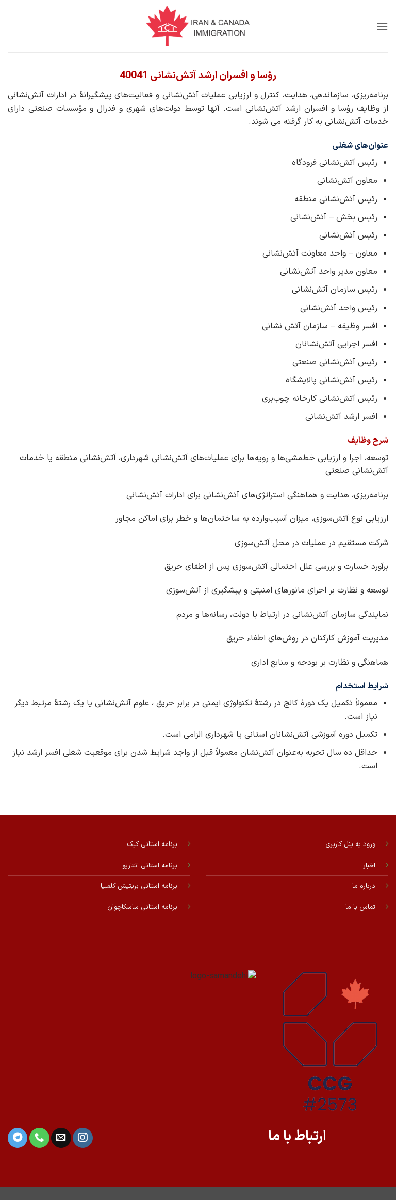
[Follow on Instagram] (82, 1138)
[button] (382, 26)
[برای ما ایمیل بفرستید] (61, 1138)
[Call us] (39, 1138)
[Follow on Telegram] (17, 1138)
